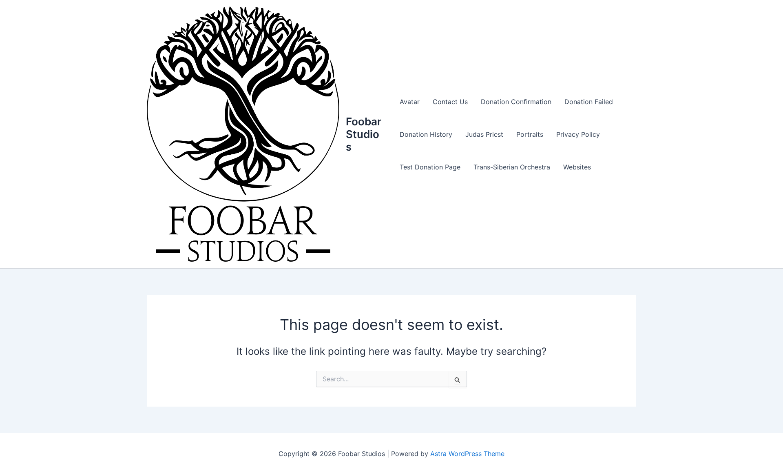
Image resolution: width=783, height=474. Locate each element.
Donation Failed (588, 102)
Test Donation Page (430, 167)
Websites (577, 167)
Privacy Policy (578, 134)
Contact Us (450, 102)
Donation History (426, 134)
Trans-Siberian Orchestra (511, 167)
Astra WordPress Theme (467, 454)
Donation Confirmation (516, 102)
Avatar (410, 102)
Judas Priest (484, 134)
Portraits (529, 134)
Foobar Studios (363, 134)
